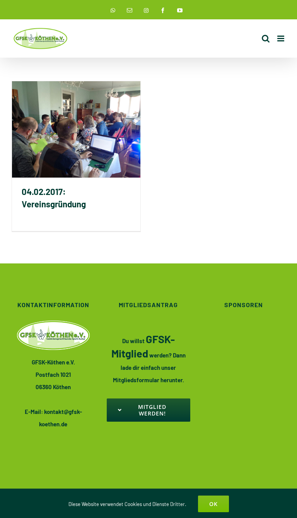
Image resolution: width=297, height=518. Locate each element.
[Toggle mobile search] (266, 38)
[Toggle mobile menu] (281, 38)
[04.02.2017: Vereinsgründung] (76, 129)
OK (213, 504)
